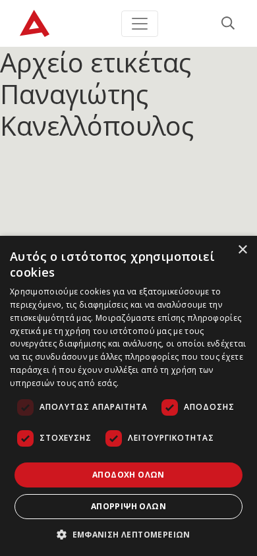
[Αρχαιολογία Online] (34, 23)
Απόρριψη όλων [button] (128, 506)
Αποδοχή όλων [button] (128, 474)
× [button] (242, 250)
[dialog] (128, 396)
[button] (128, 534)
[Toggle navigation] (139, 24)
